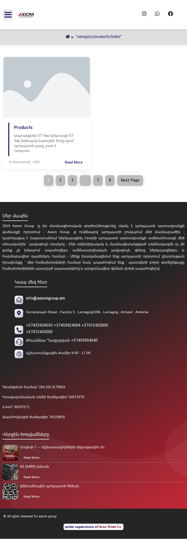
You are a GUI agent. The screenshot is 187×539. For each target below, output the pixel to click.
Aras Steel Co (110, 527)
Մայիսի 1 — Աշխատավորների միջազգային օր (62, 447)
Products (23, 128)
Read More (78, 162)
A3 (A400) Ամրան (34, 467)
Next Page (130, 180)
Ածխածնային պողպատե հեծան (49, 486)
